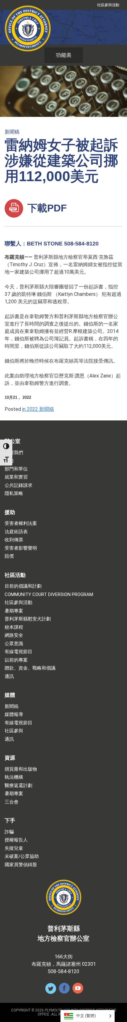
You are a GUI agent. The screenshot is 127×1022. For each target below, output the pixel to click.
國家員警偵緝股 (21, 864)
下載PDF (46, 208)
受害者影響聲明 (21, 548)
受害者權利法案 (21, 523)
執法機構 (14, 777)
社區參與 (14, 731)
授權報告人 (16, 840)
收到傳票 (14, 540)
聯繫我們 (14, 452)
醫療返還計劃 (18, 785)
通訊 (9, 676)
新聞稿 (12, 132)
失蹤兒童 (14, 848)
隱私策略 (14, 493)
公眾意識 (14, 643)
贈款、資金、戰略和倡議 (30, 668)
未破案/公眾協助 (22, 856)
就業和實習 (16, 477)
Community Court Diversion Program (49, 594)
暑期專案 (14, 611)
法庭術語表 (16, 531)
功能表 (64, 55)
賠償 (9, 556)
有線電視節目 (18, 651)
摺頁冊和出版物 (21, 769)
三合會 (11, 802)
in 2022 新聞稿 (38, 409)
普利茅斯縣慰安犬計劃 (28, 619)
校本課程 (14, 627)
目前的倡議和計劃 (23, 586)
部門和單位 (16, 469)
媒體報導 (14, 714)
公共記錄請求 (18, 485)
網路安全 (14, 635)
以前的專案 (16, 660)
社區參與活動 (108, 5)
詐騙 (9, 832)
